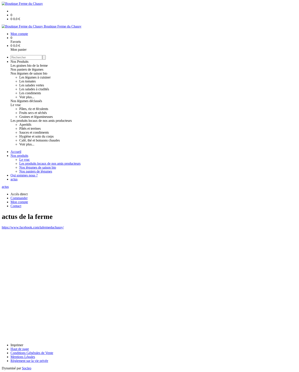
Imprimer (17, 345)
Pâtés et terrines (30, 128)
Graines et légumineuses (36, 117)
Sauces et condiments (34, 132)
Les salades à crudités (34, 89)
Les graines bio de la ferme (29, 65)
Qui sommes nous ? (24, 175)
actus (14, 179)
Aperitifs (25, 124)
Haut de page (20, 349)
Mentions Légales (23, 357)
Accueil (16, 152)
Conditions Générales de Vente (32, 353)
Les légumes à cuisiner (35, 77)
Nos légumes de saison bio (29, 73)
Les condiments (30, 93)
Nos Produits (19, 61)
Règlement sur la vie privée (29, 361)
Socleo (26, 368)
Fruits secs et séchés (33, 113)
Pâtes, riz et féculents (33, 109)
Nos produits (19, 155)
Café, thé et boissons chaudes (39, 140)
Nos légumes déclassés (26, 101)
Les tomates (27, 81)
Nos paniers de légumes (27, 69)
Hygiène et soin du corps (36, 136)
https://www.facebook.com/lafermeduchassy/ (33, 227)
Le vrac (16, 105)
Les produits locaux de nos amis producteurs (41, 120)
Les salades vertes (31, 85)
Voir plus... (26, 97)
